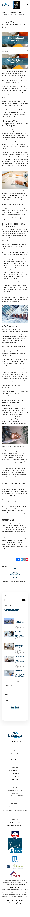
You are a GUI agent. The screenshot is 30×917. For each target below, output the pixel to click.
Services (15, 757)
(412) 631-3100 (15, 822)
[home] (5, 4)
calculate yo (8, 349)
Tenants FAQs (15, 773)
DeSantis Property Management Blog (12, 12)
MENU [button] (26, 4)
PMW (23, 884)
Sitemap (10, 887)
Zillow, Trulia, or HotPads (16, 195)
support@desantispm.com (15, 825)
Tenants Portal (15, 779)
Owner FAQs (15, 754)
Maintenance (15, 776)
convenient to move (21, 504)
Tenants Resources (15, 770)
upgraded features (14, 261)
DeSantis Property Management (15, 540)
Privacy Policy (17, 887)
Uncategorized (10, 690)
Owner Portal (15, 760)
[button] (5, 610)
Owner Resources (14, 751)
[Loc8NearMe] (15, 832)
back (4, 589)
